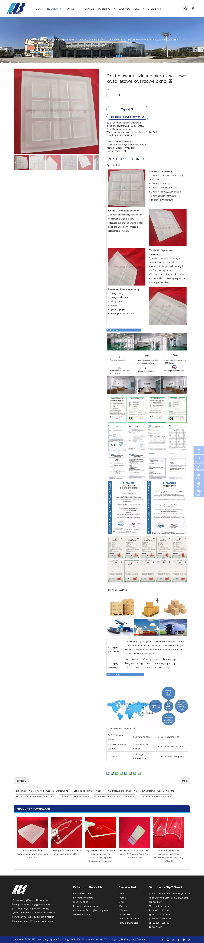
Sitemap (141, 939)
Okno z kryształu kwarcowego (52, 790)
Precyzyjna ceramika (83, 897)
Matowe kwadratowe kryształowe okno (114, 796)
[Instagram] (184, 939)
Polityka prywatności (129, 922)
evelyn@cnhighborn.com (163, 906)
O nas (121, 901)
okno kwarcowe (24, 790)
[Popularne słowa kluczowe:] (185, 8)
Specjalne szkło (80, 901)
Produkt (122, 897)
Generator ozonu (81, 914)
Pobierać (123, 910)
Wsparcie (123, 906)
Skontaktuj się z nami (129, 918)
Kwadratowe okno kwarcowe (122, 790)
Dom (121, 893)
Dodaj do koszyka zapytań (125, 116)
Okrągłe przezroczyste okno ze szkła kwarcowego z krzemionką (170, 854)
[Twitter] (173, 939)
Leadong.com (127, 939)
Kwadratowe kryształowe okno (158, 790)
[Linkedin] (168, 939)
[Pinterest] (189, 939)
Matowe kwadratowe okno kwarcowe (35, 796)
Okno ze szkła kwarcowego (87, 790)
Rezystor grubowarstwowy (86, 906)
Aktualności (124, 914)
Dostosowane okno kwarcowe (155, 796)
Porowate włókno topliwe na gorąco (91, 910)
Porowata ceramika (82, 893)
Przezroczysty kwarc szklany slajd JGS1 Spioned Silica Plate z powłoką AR (102, 854)
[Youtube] (178, 939)
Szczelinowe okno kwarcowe (74, 796)
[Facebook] (163, 939)
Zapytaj (125, 109)
